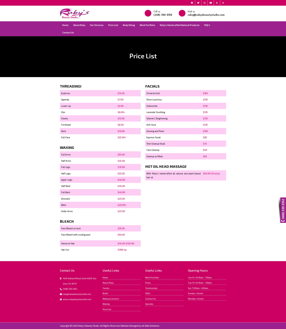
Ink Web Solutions (150, 325)
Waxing (106, 304)
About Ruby (79, 25)
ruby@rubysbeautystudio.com (206, 15)
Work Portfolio (147, 25)
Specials (149, 304)
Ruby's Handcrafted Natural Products (179, 25)
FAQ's (207, 25)
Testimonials (151, 288)
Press (148, 282)
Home (65, 25)
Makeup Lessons (111, 298)
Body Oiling (129, 25)
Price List (113, 25)
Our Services (97, 25)
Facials (106, 288)
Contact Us (68, 32)
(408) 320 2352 (163, 15)
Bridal (105, 293)
